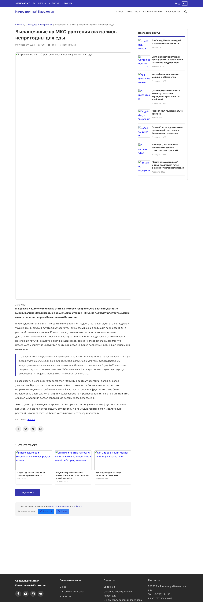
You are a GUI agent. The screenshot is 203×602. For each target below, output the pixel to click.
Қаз (184, 3)
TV (34, 3)
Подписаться (27, 492)
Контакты (65, 596)
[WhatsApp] (41, 429)
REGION (42, 3)
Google (64, 511)
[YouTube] (26, 594)
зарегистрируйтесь (59, 506)
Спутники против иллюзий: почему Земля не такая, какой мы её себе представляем (167, 59)
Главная (119, 11)
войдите (78, 506)
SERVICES (67, 3)
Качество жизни (152, 11)
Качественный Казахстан (34, 11)
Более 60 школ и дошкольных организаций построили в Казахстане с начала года (167, 130)
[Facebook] (18, 429)
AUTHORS (54, 3)
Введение (109, 586)
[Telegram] (33, 429)
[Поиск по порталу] (185, 11)
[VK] (41, 594)
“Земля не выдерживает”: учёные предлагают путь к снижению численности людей (168, 165)
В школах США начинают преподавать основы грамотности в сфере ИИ (165, 147)
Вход (177, 3)
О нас (63, 586)
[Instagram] (33, 594)
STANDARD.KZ (22, 3)
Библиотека (172, 11)
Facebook (47, 511)
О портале (132, 11)
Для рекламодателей (72, 591)
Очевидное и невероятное (39, 24)
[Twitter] (26, 429)
